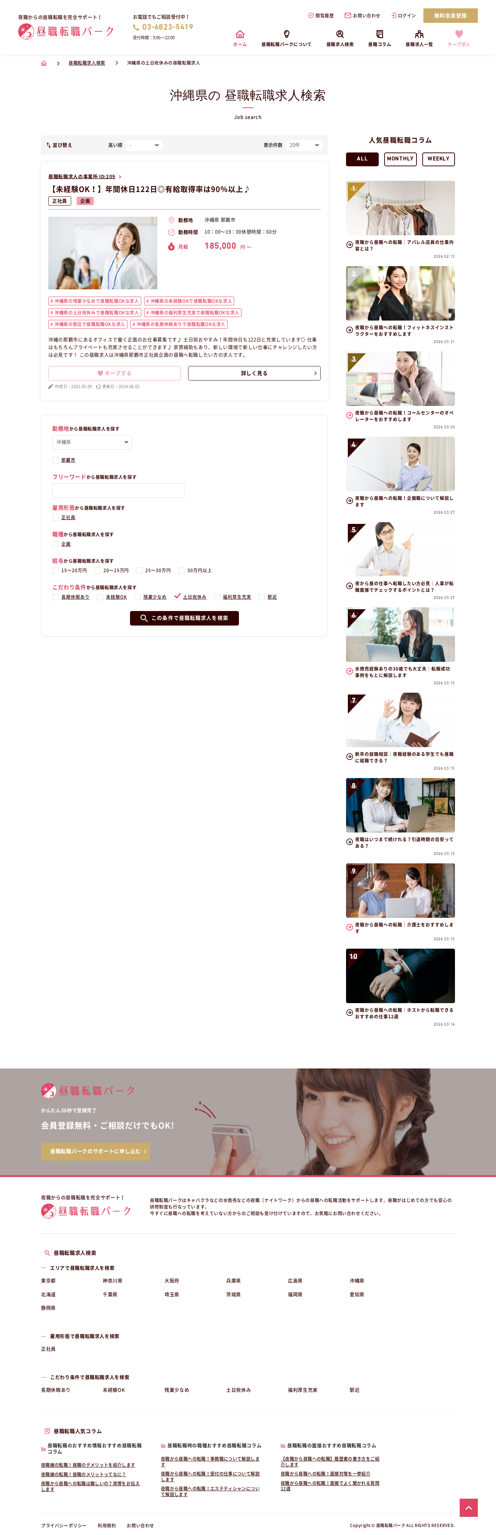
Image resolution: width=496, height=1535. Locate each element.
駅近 (272, 597)
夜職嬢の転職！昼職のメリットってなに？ (83, 1474)
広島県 (295, 1280)
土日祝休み (195, 597)
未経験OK (116, 597)
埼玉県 (171, 1294)
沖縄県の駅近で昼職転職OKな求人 (89, 324)
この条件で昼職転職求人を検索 (189, 617)
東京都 (48, 1280)
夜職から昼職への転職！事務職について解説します (210, 1462)
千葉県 (110, 1294)
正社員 (59, 201)
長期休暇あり (75, 597)
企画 (85, 201)
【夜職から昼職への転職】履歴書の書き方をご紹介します (330, 1462)
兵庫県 (233, 1280)
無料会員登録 (450, 15)
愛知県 (357, 1294)
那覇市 (68, 460)
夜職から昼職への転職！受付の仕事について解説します (210, 1476)
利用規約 (107, 1525)
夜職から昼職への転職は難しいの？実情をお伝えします (90, 1486)
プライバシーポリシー (64, 1525)
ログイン (407, 15)
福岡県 (295, 1294)
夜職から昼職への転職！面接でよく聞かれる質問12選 (330, 1486)
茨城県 (233, 1294)
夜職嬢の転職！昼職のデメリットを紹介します (88, 1465)
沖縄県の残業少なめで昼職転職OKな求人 (96, 301)
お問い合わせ (367, 15)
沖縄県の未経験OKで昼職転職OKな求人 (190, 301)
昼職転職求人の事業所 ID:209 (81, 176)
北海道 (48, 1294)
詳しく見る (254, 373)
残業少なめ (155, 597)
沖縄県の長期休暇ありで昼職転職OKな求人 (180, 324)
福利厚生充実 (237, 597)
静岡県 (48, 1308)
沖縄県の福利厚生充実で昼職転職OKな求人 (194, 312)
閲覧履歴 (325, 15)
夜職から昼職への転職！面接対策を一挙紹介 (325, 1473)
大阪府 (171, 1280)
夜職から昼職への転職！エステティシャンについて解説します (210, 1491)
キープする (118, 373)
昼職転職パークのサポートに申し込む (95, 1151)
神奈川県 (113, 1280)
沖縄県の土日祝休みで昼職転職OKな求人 (96, 312)
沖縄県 (357, 1280)
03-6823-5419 (168, 27)
